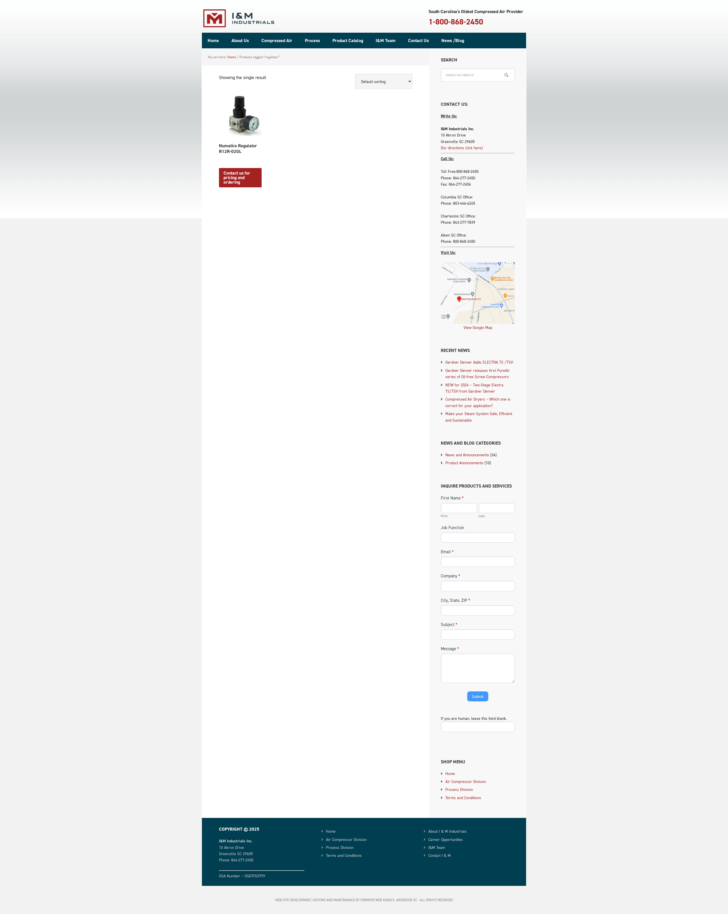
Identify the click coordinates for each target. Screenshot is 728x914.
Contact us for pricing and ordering (237, 177)
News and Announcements (467, 454)
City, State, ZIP (455, 600)
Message (450, 648)
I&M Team (436, 847)
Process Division (459, 789)
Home (450, 773)
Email (447, 551)
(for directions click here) (462, 147)
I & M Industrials (239, 18)
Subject (449, 624)
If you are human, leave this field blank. (474, 718)
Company (450, 576)
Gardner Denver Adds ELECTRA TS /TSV (479, 362)
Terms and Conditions (463, 797)
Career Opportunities (445, 839)
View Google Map (478, 327)
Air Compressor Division (465, 781)
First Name (452, 498)
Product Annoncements (464, 462)
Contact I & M (439, 855)
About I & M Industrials (447, 831)
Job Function (452, 527)
